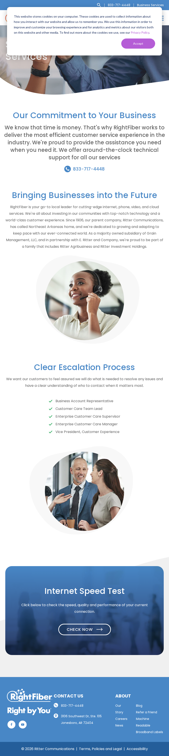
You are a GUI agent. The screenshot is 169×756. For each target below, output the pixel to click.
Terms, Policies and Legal (100, 748)
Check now (80, 629)
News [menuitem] (119, 725)
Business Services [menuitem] (150, 5)
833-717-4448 (89, 169)
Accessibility (137, 748)
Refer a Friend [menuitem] (146, 712)
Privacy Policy (140, 32)
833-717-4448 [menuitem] (119, 5)
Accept (138, 43)
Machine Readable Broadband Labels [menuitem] (149, 725)
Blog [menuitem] (139, 705)
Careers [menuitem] (121, 719)
